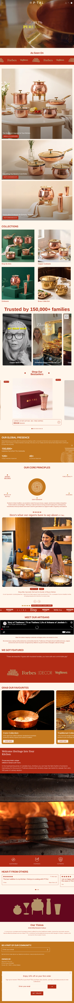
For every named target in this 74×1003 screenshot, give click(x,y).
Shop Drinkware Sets (10, 217)
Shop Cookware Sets (10, 177)
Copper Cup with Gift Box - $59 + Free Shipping (28, 421)
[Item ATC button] (58, 422)
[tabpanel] (37, 402)
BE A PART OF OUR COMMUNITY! (16, 945)
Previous (35, 601)
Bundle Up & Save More (11, 136)
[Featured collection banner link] (37, 104)
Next (39, 601)
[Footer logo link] (36, 3)
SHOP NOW (8, 741)
